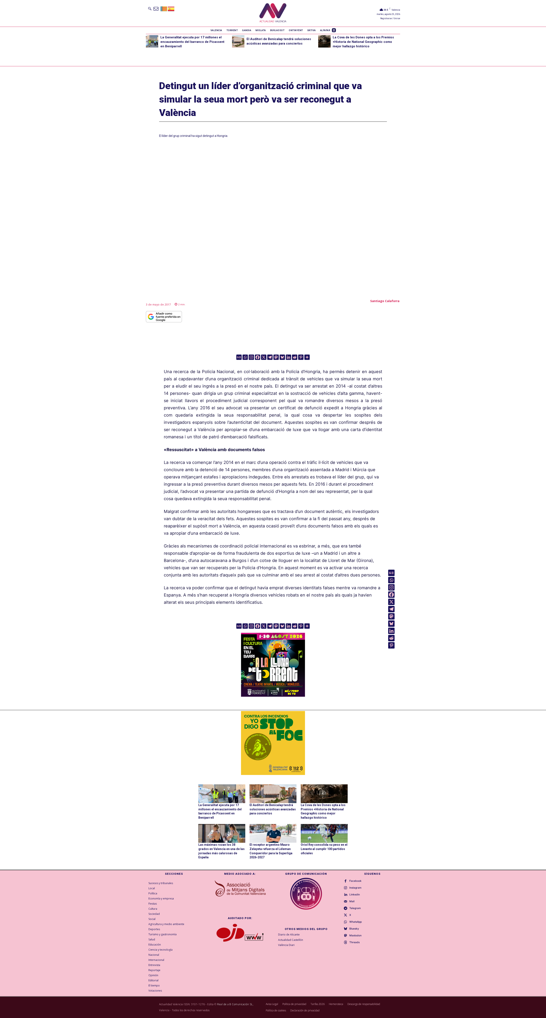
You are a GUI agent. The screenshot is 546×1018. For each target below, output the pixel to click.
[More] (307, 357)
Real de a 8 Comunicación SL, (235, 1004)
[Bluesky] (282, 357)
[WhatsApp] (345, 922)
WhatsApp (355, 921)
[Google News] (239, 357)
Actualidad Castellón (290, 940)
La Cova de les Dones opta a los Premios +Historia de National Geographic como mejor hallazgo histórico (363, 41)
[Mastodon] (276, 357)
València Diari (286, 945)
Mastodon (355, 935)
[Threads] (345, 942)
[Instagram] (251, 357)
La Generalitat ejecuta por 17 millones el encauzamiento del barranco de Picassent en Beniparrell (192, 41)
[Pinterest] (300, 357)
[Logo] (273, 13)
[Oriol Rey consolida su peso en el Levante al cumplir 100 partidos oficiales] (324, 833)
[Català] (164, 8)
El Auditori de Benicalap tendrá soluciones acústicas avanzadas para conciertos (273, 809)
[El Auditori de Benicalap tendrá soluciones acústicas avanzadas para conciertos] (238, 41)
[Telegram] (270, 357)
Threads (354, 942)
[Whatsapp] (245, 357)
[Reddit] (294, 357)
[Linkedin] (288, 357)
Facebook (355, 880)
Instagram (355, 887)
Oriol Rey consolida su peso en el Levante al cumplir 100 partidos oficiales (324, 849)
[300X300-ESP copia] (273, 743)
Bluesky (354, 928)
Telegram (355, 908)
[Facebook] (257, 357)
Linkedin (354, 894)
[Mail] (345, 901)
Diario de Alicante (289, 934)
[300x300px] (273, 695)
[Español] (171, 8)
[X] (263, 357)
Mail (351, 901)
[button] (150, 8)
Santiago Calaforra (384, 301)
